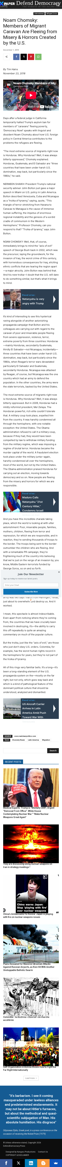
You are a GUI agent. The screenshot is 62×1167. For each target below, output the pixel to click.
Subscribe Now (31, 591)
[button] (31, 574)
